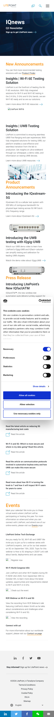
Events (35, 525)
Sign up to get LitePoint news (19, 32)
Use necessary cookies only (27, 413)
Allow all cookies (27, 395)
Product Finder (28, 73)
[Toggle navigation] (47, 6)
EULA (27, 697)
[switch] (47, 358)
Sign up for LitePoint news (26, 667)
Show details (39, 386)
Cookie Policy (27, 693)
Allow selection (27, 404)
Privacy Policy (27, 689)
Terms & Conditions (27, 684)
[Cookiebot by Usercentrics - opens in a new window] (39, 301)
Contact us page (34, 633)
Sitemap (27, 701)
